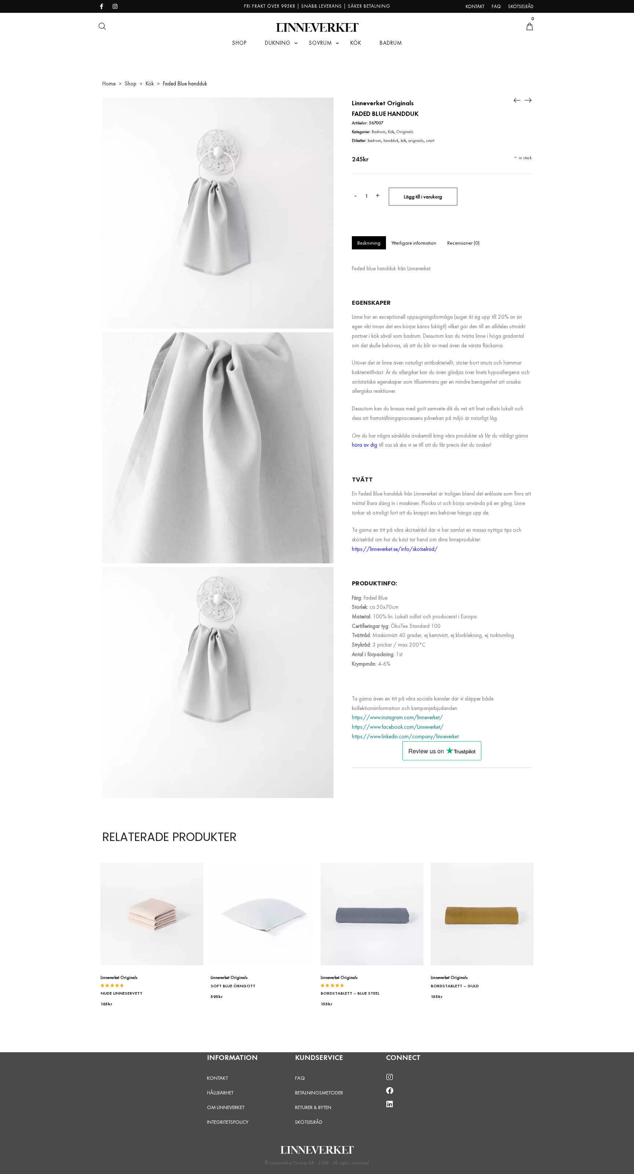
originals (416, 140)
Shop (130, 83)
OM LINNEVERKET (225, 1107)
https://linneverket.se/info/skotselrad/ (395, 549)
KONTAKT (217, 1078)
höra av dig (364, 445)
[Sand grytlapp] (517, 99)
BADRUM (391, 43)
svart (430, 140)
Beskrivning (368, 242)
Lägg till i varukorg (423, 196)
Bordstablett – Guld (455, 986)
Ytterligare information (413, 242)
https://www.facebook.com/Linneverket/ (398, 727)
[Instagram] (389, 1077)
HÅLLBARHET (220, 1092)
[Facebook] (389, 1090)
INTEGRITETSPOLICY (227, 1122)
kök (403, 140)
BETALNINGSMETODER (319, 1092)
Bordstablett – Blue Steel (350, 993)
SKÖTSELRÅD (309, 1122)
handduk (390, 140)
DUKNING (278, 43)
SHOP (239, 43)
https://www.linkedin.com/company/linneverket (405, 736)
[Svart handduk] (528, 99)
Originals (404, 132)
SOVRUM (320, 43)
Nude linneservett (121, 993)
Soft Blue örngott (233, 986)
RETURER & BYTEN (313, 1107)
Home (109, 83)
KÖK (355, 43)
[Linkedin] (389, 1104)
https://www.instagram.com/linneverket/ (397, 717)
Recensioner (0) (463, 242)
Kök (150, 83)
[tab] (369, 242)
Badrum (379, 132)
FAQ (300, 1078)
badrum (374, 140)
